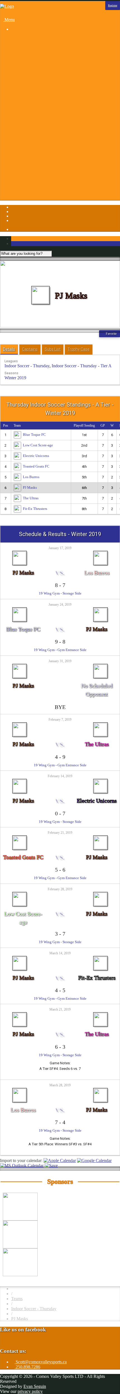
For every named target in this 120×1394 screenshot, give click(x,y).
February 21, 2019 (60, 833)
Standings (31, 113)
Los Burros (31, 477)
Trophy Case (79, 349)
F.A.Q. (28, 148)
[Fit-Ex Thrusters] (100, 958)
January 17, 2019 (60, 548)
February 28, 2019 (60, 889)
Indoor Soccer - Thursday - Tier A (82, 365)
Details (9, 349)
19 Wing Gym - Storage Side (60, 593)
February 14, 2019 (60, 776)
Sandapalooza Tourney (42, 58)
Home (16, 38)
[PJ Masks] (19, 553)
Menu (9, 19)
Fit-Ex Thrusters (35, 509)
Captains (30, 349)
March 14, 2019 (60, 953)
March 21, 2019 (60, 1009)
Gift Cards (35, 153)
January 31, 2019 (60, 661)
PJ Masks (30, 487)
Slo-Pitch (30, 103)
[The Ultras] (100, 724)
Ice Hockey (32, 83)
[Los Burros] (100, 553)
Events (28, 143)
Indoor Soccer (34, 88)
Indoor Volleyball (37, 93)
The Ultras (31, 498)
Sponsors (19, 123)
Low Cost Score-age (38, 445)
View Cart (35, 199)
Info (14, 128)
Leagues (18, 43)
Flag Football (34, 73)
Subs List (53, 349)
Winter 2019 (15, 377)
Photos (17, 118)
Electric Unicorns (36, 456)
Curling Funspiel (37, 63)
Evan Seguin (34, 1386)
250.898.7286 (27, 1366)
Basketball (31, 48)
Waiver (28, 184)
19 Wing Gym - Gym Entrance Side (60, 650)
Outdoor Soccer (36, 98)
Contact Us (32, 138)
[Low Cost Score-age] (19, 894)
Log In (17, 189)
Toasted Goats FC (36, 466)
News (27, 164)
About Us (31, 133)
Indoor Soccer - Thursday (27, 365)
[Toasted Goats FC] (19, 837)
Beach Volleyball (37, 53)
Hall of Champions (39, 158)
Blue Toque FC (34, 434)
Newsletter (31, 169)
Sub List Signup (36, 179)
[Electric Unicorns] (100, 781)
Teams (17, 1298)
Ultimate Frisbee (36, 108)
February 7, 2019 (60, 720)
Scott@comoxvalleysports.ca (41, 1361)
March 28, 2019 (60, 1085)
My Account (33, 194)
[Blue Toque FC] (19, 609)
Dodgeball (31, 68)
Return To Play (35, 174)
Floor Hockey (34, 78)
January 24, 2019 (60, 604)
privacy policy (30, 1391)
